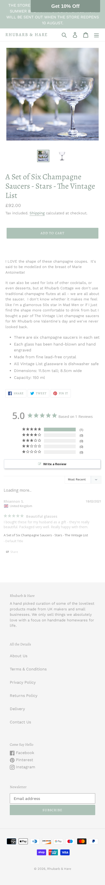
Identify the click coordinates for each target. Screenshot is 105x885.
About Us (18, 656)
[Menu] (96, 34)
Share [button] (14, 552)
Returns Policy (23, 695)
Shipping (37, 213)
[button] (65, 6)
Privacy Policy (23, 682)
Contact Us (20, 722)
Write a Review (54, 464)
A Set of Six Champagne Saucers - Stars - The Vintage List (46, 535)
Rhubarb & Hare (26, 35)
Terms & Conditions (28, 669)
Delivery (17, 708)
